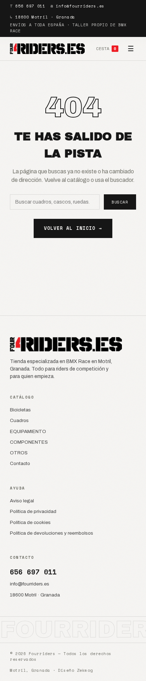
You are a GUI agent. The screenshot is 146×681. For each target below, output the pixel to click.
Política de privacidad (33, 511)
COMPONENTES (29, 442)
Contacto (20, 463)
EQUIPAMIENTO (28, 431)
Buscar (120, 202)
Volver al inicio (73, 228)
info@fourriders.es (80, 6)
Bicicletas (20, 409)
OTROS (19, 452)
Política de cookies (30, 522)
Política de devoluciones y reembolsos (51, 533)
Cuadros (19, 420)
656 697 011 (30, 6)
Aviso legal (22, 500)
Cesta (106, 48)
